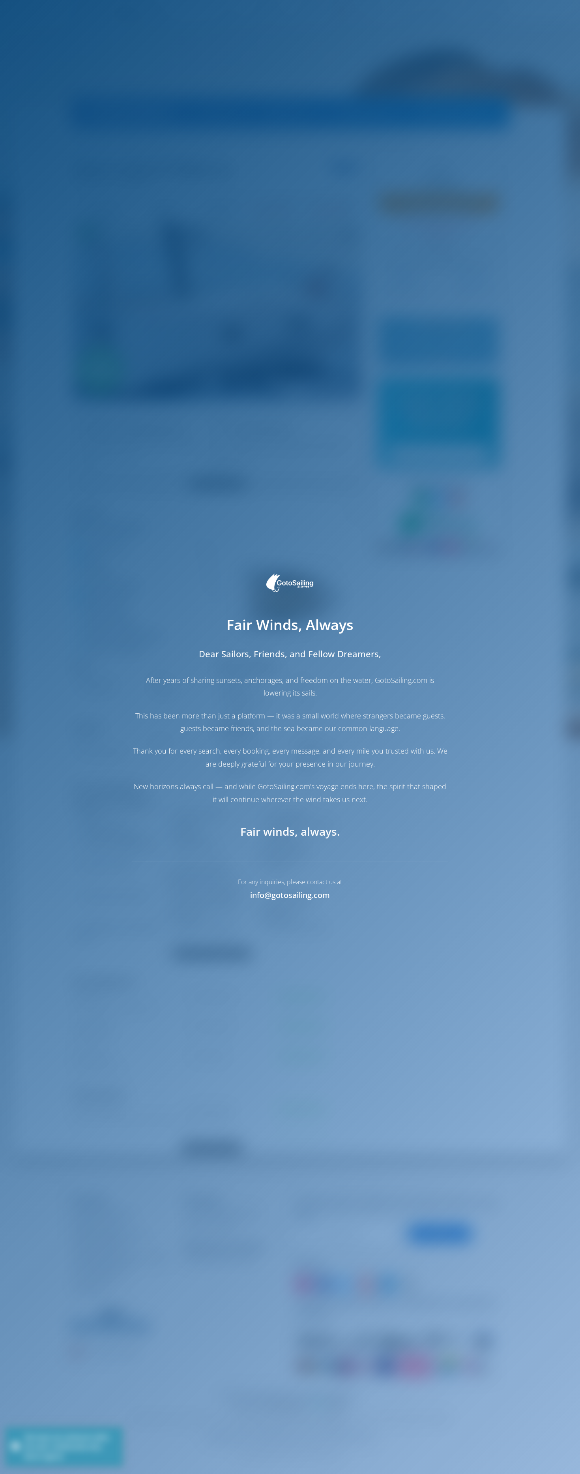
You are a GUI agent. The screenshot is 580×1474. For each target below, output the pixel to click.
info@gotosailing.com (290, 895)
